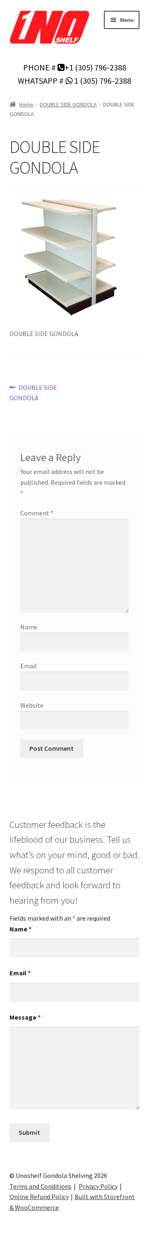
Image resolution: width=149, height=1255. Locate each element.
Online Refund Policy (39, 1196)
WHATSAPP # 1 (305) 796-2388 (74, 80)
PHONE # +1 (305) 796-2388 (74, 67)
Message (25, 1017)
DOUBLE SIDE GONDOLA (68, 104)
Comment (36, 513)
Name (28, 627)
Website (31, 705)
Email (28, 666)
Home (26, 104)
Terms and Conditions (41, 1186)
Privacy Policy (98, 1186)
